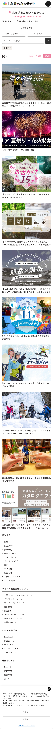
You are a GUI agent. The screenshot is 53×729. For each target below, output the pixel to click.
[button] (49, 689)
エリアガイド (10, 557)
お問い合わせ (10, 622)
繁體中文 (8, 674)
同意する (26, 712)
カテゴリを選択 (11, 34)
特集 (6, 541)
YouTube (8, 644)
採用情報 (8, 606)
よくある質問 (10, 580)
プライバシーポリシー (26, 725)
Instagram (9, 640)
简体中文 (8, 671)
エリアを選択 (36, 34)
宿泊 (6, 565)
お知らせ (8, 572)
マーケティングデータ (14, 602)
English (8, 667)
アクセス (8, 569)
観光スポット (10, 545)
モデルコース (10, 553)
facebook (9, 637)
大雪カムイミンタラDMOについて (19, 595)
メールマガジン (11, 652)
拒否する (26, 719)
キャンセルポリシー (13, 618)
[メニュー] (48, 4)
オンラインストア (12, 648)
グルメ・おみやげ (12, 561)
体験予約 (8, 549)
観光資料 (8, 610)
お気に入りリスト (12, 576)
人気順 (38, 56)
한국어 (7, 678)
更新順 (47, 56)
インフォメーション (13, 599)
